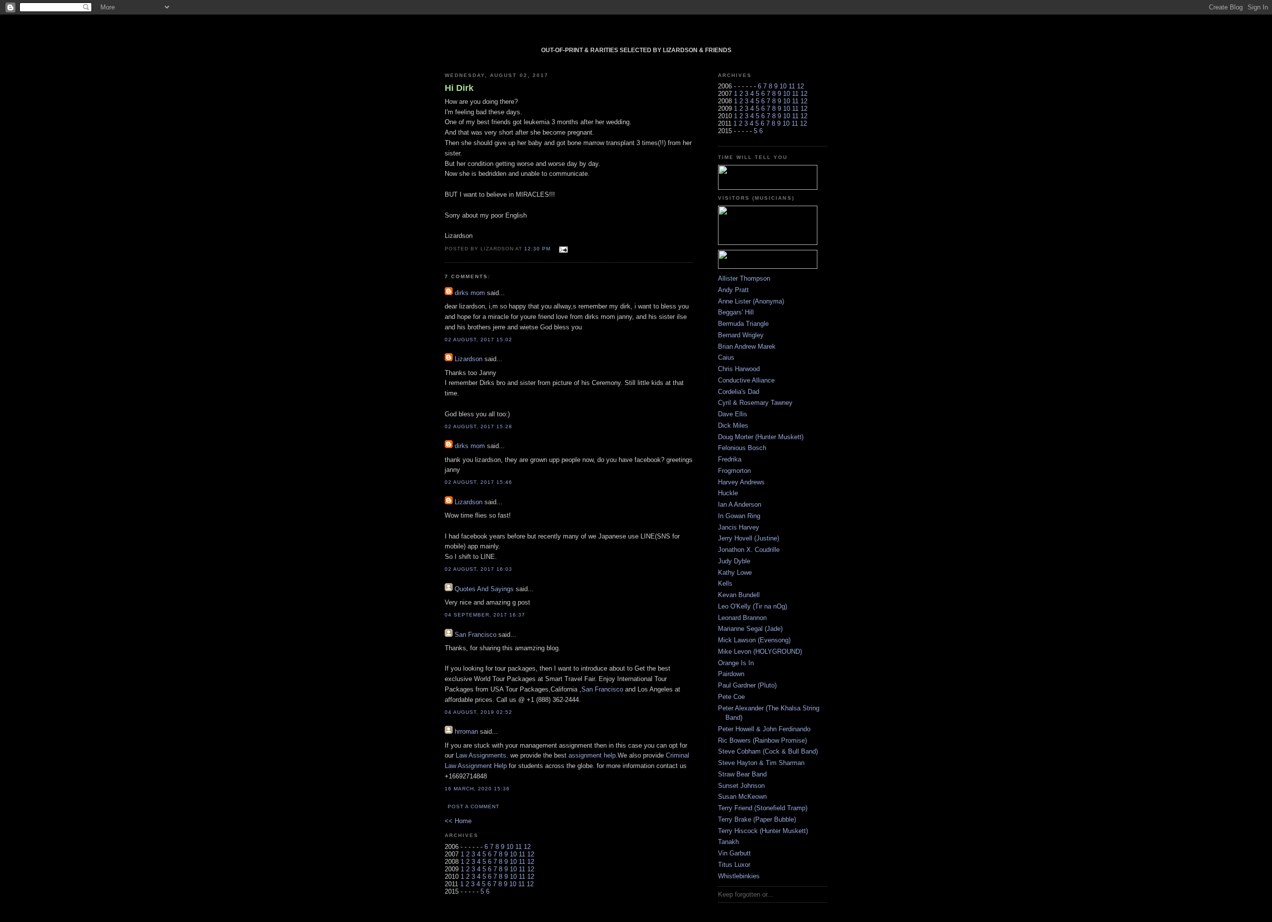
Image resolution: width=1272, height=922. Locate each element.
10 (509, 846)
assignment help (592, 755)
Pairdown (731, 674)
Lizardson (468, 359)
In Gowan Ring (739, 516)
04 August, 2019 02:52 (478, 712)
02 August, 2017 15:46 (478, 482)
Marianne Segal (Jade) (750, 628)
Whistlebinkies (739, 876)
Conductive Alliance (746, 380)
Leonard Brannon (742, 617)
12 (527, 846)
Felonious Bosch (742, 448)
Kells (725, 583)
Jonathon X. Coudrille (749, 549)
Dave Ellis (732, 414)
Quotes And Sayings (484, 589)
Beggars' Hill (736, 312)
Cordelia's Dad (738, 391)
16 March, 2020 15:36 (477, 788)
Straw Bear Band (742, 774)
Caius (726, 357)
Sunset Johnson (741, 785)
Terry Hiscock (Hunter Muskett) (763, 831)
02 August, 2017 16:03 (478, 569)
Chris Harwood (739, 369)
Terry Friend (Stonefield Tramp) (762, 808)
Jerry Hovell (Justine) (748, 538)
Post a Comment (473, 806)
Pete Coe (731, 696)
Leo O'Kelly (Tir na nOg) (752, 606)
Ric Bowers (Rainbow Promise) (762, 740)
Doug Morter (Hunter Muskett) (760, 437)
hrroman (466, 731)
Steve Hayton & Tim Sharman (761, 763)
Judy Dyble (734, 561)
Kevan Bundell (739, 595)
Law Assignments (481, 755)
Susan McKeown (742, 796)
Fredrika (729, 459)
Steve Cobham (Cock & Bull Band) (768, 751)
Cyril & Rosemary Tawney (755, 402)
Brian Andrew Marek (747, 346)
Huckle (728, 493)
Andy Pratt (733, 290)
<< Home (458, 821)
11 (518, 846)
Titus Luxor (734, 864)
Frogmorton (734, 470)
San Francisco (475, 634)
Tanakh (728, 841)
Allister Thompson (744, 278)
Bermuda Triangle (743, 323)
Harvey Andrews (741, 482)
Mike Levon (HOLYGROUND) (760, 651)
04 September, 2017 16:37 (485, 614)
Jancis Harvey (738, 527)
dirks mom (470, 293)
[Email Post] (562, 248)
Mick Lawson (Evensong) (754, 640)
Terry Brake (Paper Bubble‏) (757, 819)
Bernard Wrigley (741, 335)
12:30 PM (537, 248)
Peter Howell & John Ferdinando (764, 729)
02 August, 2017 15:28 (478, 426)
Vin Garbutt (734, 853)
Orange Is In (736, 663)
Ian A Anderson (739, 504)
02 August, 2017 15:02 (478, 339)
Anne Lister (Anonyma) (751, 301)
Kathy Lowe (735, 572)
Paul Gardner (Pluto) (747, 685)
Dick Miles (733, 425)
